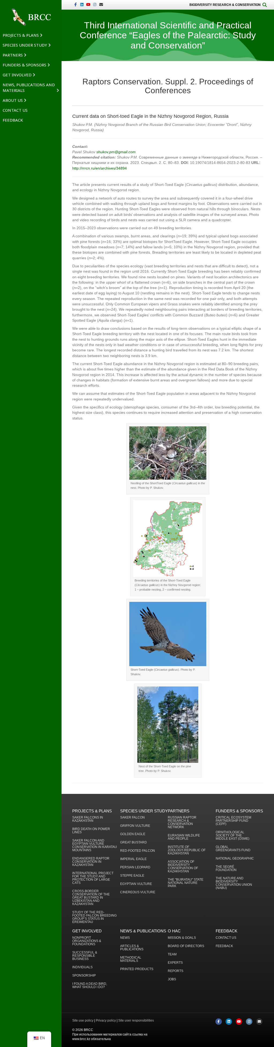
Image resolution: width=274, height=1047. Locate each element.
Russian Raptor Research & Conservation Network (182, 822)
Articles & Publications (131, 947)
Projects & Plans (21, 35)
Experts (175, 963)
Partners (13, 55)
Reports (175, 971)
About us (13, 100)
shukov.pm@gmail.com (116, 152)
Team (172, 954)
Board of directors (186, 946)
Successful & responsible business (84, 956)
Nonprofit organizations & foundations (86, 941)
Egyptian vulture (136, 884)
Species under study (25, 45)
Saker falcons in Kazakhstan (87, 819)
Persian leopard (135, 867)
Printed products (136, 969)
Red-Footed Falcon (137, 851)
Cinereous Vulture (137, 892)
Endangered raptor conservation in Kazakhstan (90, 862)
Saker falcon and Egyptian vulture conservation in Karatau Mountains (94, 845)
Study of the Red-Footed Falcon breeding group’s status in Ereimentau (94, 917)
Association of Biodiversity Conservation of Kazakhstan (183, 866)
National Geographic (235, 858)
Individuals (82, 967)
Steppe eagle (132, 875)
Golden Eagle (132, 834)
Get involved (17, 74)
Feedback (13, 120)
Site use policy (82, 1020)
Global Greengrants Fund (233, 848)
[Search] (264, 5)
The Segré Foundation (226, 868)
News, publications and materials (29, 87)
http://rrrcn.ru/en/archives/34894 (99, 168)
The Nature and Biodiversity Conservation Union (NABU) (234, 883)
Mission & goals (182, 938)
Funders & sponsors (24, 64)
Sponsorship (84, 975)
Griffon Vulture (135, 826)
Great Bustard (133, 842)
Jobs (172, 979)
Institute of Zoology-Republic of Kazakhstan (187, 850)
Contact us (15, 110)
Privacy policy (106, 1020)
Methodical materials (130, 959)
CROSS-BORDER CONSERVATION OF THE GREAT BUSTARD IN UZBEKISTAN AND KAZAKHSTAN (91, 898)
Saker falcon (132, 817)
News (125, 938)
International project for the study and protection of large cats (92, 878)
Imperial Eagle (133, 859)
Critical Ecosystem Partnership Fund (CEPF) (233, 821)
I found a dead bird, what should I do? (89, 985)
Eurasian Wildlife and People (184, 837)
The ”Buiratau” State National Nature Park (185, 883)
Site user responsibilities (136, 1020)
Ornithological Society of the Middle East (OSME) (232, 835)
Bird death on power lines (91, 830)
